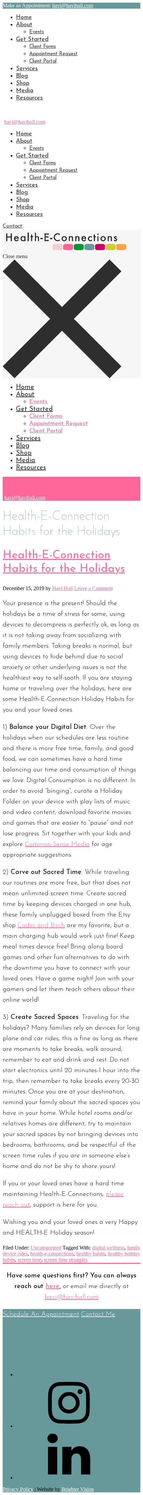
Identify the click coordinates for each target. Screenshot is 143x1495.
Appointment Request (53, 54)
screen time (29, 1259)
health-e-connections (51, 1253)
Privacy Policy (18, 1489)
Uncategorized (46, 1247)
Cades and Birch (41, 925)
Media (24, 91)
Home (24, 18)
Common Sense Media (57, 844)
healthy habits (90, 1253)
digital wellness (108, 1247)
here (53, 1286)
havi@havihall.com (24, 122)
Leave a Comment (93, 588)
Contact (12, 226)
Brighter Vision (78, 1489)
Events (36, 32)
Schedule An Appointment (41, 1314)
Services (27, 69)
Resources (29, 98)
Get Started (32, 40)
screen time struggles (65, 1259)
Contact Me (98, 1314)
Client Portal (43, 61)
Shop (22, 83)
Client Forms (42, 46)
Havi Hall (62, 588)
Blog (22, 76)
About (24, 25)
